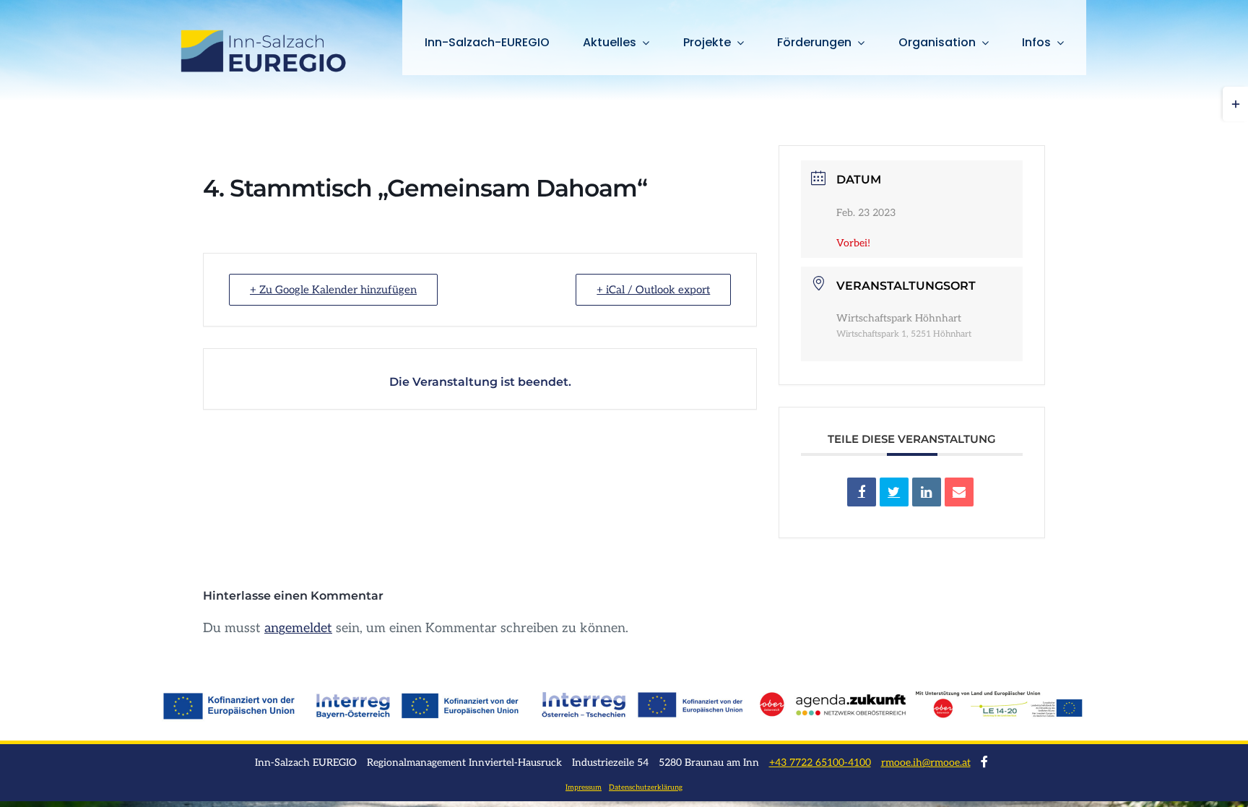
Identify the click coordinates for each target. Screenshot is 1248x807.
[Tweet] (894, 492)
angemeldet (298, 628)
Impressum (584, 787)
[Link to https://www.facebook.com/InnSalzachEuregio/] (984, 761)
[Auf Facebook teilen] (861, 492)
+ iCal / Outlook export (653, 289)
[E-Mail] (959, 492)
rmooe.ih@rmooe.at (926, 762)
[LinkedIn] (926, 492)
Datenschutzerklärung (645, 787)
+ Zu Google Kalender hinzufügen (333, 289)
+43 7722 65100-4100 (820, 762)
